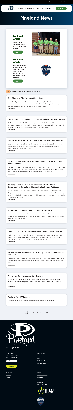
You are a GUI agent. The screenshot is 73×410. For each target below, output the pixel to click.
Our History (8, 375)
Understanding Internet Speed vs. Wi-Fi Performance (30, 210)
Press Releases (16, 91)
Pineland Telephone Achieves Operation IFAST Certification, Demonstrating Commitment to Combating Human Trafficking (33, 186)
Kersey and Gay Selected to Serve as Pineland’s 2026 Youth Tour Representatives (35, 162)
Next (47, 312)
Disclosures (40, 382)
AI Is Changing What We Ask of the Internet (26, 98)
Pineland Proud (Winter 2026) (20, 297)
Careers (8, 377)
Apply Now (61, 8)
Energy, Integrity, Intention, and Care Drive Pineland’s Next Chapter (36, 119)
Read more (11, 108)
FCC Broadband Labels (42, 384)
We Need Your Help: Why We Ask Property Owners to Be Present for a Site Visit (36, 253)
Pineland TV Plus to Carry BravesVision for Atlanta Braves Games (35, 231)
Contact (48, 8)
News (65, 2)
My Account (52, 2)
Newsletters (27, 91)
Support (60, 2)
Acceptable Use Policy (42, 380)
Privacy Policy (40, 377)
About (37, 8)
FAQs (38, 358)
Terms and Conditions (42, 375)
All (8, 91)
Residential (20, 8)
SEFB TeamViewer (41, 363)
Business (29, 8)
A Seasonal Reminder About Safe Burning (25, 276)
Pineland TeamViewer (42, 360)
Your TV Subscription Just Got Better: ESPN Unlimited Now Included (35, 140)
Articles (36, 91)
